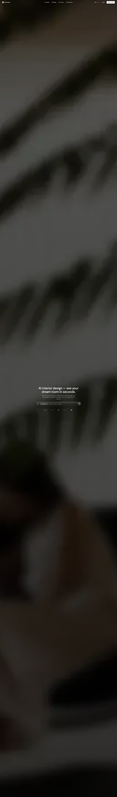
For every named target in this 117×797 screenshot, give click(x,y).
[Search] (79, 403)
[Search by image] (38, 404)
